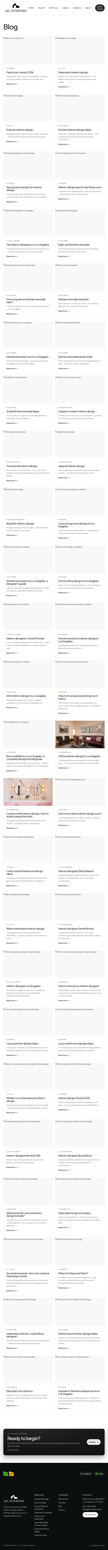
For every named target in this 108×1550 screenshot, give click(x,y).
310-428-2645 (12, 1450)
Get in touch (100, 8)
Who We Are (63, 1499)
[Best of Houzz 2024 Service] (11, 1473)
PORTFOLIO (53, 8)
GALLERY (41, 8)
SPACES (66, 8)
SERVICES (77, 8)
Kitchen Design (40, 1503)
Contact (61, 1510)
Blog (60, 1506)
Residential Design (41, 1499)
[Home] (16, 8)
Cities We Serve (40, 1535)
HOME (31, 8)
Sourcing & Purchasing (43, 1512)
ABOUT (88, 8)
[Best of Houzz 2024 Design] (5, 1473)
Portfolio (61, 1503)
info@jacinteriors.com (92, 1509)
